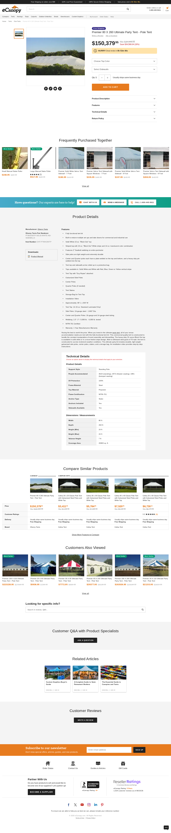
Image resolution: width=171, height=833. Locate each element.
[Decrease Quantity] (102, 77)
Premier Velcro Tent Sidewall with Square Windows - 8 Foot (156, 172)
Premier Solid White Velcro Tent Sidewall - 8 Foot (127, 172)
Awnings (20, 16)
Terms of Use (80, 818)
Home (4, 21)
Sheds (56, 16)
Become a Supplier (41, 792)
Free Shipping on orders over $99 (43, 2)
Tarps (27, 16)
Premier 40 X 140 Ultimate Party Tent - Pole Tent (99, 580)
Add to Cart (110, 87)
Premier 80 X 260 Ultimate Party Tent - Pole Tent (42, 497)
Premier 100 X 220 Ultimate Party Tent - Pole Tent (13, 580)
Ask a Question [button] (111, 36)
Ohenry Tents (43, 229)
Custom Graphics (77, 16)
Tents (13, 16)
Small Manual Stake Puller (12, 171)
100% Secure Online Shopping (100, 2)
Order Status (104, 17)
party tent (116, 333)
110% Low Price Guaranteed (72, 2)
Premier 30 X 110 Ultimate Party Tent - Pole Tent (155, 580)
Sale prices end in (129, 2)
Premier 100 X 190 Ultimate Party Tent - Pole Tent (125, 580)
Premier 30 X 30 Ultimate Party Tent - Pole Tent (71, 580)
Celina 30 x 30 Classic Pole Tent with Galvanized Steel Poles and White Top (98, 498)
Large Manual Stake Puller (40, 171)
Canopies (5, 16)
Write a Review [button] (97, 36)
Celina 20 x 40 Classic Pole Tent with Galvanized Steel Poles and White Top (154, 498)
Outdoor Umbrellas (45, 16)
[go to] (15, 158)
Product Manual (37, 256)
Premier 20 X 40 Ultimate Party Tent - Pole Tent (42, 580)
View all (85, 186)
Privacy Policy (90, 818)
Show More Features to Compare (85, 535)
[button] (114, 202)
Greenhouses (65, 16)
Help (112, 17)
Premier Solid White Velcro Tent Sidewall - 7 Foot (70, 172)
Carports (34, 16)
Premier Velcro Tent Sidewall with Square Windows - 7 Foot (99, 172)
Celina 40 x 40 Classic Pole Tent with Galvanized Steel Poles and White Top (126, 498)
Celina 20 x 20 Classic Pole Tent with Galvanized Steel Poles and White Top (70, 498)
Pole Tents (17, 21)
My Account (93, 17)
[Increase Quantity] (108, 77)
